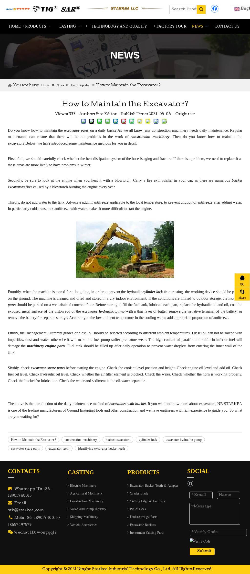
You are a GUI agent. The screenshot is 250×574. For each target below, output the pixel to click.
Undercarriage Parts (143, 516)
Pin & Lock (138, 508)
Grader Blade (139, 493)
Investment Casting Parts (147, 532)
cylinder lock (148, 439)
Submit (204, 551)
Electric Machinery (83, 485)
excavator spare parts (25, 448)
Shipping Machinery (84, 516)
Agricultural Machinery (86, 493)
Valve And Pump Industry (88, 508)
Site (192, 113)
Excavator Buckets (143, 524)
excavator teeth (59, 448)
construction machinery (81, 439)
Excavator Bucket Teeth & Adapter (154, 485)
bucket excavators (118, 439)
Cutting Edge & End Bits (147, 501)
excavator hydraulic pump (184, 439)
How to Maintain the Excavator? (33, 439)
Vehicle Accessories (83, 524)
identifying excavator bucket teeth (101, 448)
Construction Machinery (86, 501)
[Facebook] (215, 9)
